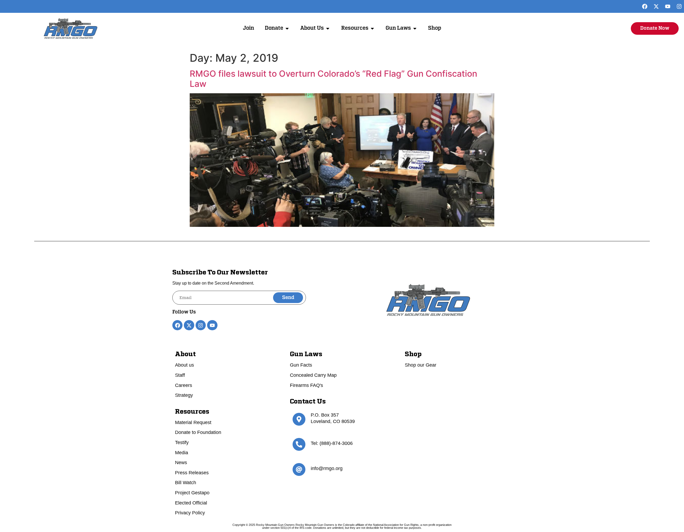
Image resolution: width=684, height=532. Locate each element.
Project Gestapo (192, 492)
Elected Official (191, 503)
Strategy (184, 395)
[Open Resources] (372, 28)
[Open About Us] (327, 28)
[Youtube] (668, 6)
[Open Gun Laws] (414, 28)
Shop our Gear (420, 365)
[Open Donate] (287, 28)
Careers (183, 385)
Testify (182, 442)
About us (184, 365)
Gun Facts (301, 365)
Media (181, 452)
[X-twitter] (656, 6)
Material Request (193, 422)
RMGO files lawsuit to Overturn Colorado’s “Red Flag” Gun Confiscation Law (333, 78)
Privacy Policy (190, 512)
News (181, 462)
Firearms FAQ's (306, 385)
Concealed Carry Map (313, 375)
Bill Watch (185, 482)
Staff (180, 375)
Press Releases (192, 472)
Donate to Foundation (198, 432)
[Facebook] (645, 6)
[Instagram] (679, 6)
